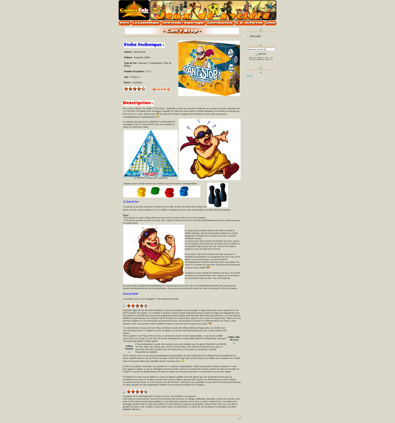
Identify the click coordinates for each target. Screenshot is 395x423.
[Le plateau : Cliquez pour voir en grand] (151, 153)
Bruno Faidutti (255, 36)
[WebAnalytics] (269, 76)
